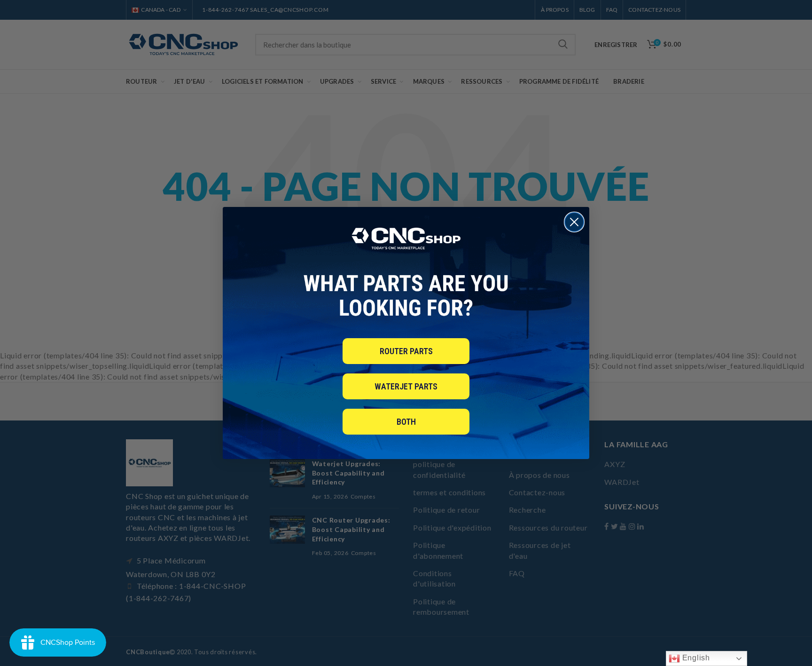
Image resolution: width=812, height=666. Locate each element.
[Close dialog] (574, 222)
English (695, 658)
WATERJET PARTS (406, 386)
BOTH (406, 422)
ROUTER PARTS (406, 351)
